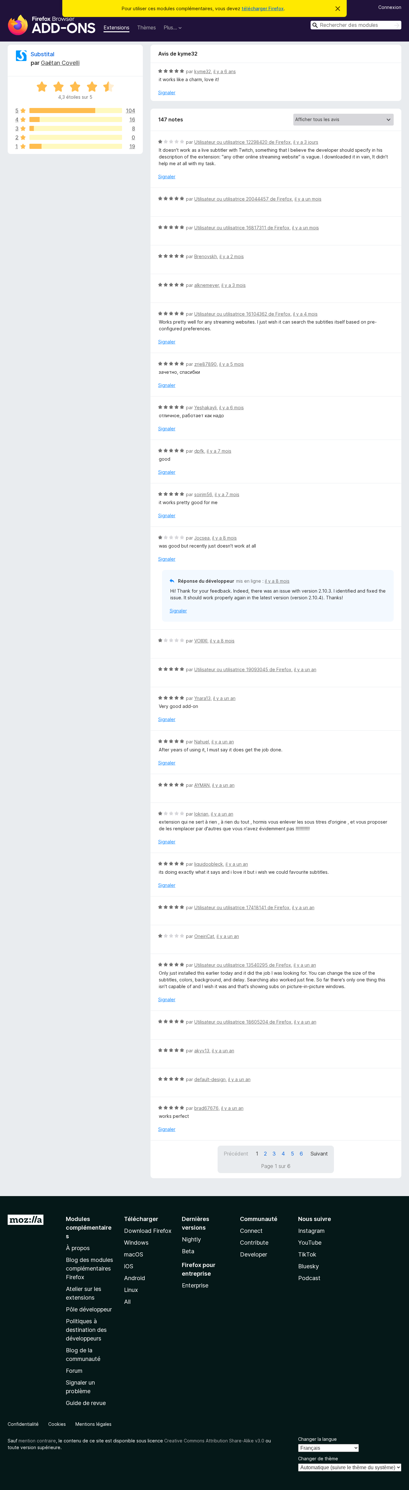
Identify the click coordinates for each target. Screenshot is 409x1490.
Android (134, 1278)
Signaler (166, 92)
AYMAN (202, 785)
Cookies (57, 1424)
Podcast (309, 1278)
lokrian (201, 814)
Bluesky (308, 1266)
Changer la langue (317, 1439)
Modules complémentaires (89, 1228)
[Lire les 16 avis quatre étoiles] (75, 119)
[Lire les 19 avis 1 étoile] (75, 146)
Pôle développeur (89, 1309)
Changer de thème (318, 1458)
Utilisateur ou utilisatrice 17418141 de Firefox (241, 907)
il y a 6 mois (231, 407)
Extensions (116, 27)
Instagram (311, 1230)
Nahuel (201, 741)
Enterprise (195, 1285)
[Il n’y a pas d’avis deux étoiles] (75, 137)
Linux (131, 1289)
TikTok (307, 1254)
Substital (42, 54)
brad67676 (206, 1108)
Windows (136, 1242)
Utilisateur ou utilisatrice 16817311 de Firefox (241, 227)
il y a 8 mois (224, 538)
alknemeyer (206, 285)
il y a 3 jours (305, 142)
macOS (133, 1254)
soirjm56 (203, 494)
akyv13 (201, 1050)
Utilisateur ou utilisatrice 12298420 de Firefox (242, 142)
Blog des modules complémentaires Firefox (89, 1268)
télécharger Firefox (263, 8)
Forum (74, 1370)
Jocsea (202, 538)
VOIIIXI (200, 640)
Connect (251, 1230)
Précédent (236, 1153)
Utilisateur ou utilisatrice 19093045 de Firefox (242, 669)
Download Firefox (148, 1230)
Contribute (254, 1242)
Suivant (319, 1153)
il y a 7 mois (219, 451)
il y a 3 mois (233, 285)
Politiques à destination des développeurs (86, 1330)
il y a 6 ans (224, 71)
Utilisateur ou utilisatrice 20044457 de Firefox (243, 199)
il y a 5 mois (231, 364)
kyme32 (202, 71)
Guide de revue (86, 1403)
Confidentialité (23, 1424)
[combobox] (356, 25)
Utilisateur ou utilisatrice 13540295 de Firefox (242, 965)
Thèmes (146, 27)
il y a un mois (308, 199)
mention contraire (37, 1440)
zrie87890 (205, 364)
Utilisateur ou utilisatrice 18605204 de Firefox (242, 1022)
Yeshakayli (205, 407)
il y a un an (305, 669)
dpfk (199, 451)
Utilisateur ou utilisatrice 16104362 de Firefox (242, 314)
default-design (210, 1079)
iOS (128, 1266)
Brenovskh (205, 256)
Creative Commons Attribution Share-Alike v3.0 (214, 1440)
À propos (78, 1248)
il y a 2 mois (232, 256)
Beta (188, 1251)
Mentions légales (93, 1424)
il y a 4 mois (305, 314)
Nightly (191, 1239)
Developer (253, 1254)
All (127, 1301)
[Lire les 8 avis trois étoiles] (75, 128)
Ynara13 (202, 698)
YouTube (309, 1242)
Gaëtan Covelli (60, 62)
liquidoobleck (208, 864)
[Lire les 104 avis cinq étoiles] (75, 110)
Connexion (389, 7)
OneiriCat (204, 936)
